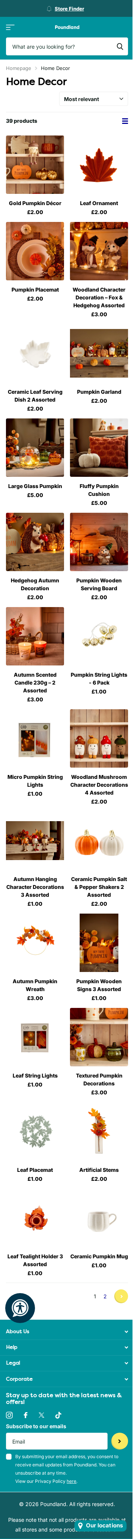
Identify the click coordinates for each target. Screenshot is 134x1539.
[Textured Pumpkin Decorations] (99, 1037)
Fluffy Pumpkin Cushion (99, 490)
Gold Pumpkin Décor (35, 203)
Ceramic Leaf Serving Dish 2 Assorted (35, 395)
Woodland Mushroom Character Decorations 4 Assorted (99, 785)
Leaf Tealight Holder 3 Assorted (35, 1260)
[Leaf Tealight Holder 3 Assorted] (35, 1218)
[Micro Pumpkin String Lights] (35, 738)
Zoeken (120, 46)
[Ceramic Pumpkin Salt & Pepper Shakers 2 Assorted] (99, 840)
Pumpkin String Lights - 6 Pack (99, 678)
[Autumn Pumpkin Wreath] (35, 943)
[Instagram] (9, 1415)
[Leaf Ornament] (99, 164)
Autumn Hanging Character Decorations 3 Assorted (35, 887)
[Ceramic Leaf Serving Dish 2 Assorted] (35, 353)
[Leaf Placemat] (35, 1131)
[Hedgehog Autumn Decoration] (35, 542)
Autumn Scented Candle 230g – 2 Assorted (35, 682)
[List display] (125, 121)
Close (67, 1332)
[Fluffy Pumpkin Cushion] (99, 447)
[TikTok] (58, 1415)
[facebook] (26, 1415)
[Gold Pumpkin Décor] (35, 164)
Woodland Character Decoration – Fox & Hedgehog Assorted (99, 297)
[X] (41, 1415)
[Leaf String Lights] (35, 1037)
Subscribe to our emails (36, 1426)
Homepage (18, 68)
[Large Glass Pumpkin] (35, 447)
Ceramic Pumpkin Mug (99, 1256)
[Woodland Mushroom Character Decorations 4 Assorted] (99, 738)
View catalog (10, 27)
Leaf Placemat (35, 1170)
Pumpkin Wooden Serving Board (99, 584)
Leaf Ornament (99, 203)
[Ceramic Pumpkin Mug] (99, 1218)
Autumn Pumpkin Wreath (35, 985)
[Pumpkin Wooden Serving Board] (99, 542)
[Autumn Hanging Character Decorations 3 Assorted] (35, 840)
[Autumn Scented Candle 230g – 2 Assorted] (35, 636)
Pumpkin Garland (99, 391)
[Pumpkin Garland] (99, 353)
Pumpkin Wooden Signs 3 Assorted (99, 985)
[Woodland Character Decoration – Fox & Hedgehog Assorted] (99, 251)
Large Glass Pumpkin (35, 486)
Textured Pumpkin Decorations (99, 1079)
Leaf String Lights (35, 1075)
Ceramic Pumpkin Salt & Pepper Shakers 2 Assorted (99, 887)
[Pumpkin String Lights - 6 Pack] (99, 636)
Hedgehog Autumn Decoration (35, 584)
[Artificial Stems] (99, 1131)
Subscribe (119, 1441)
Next (121, 1296)
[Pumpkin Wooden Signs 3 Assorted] (99, 943)
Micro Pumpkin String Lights (35, 781)
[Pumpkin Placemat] (35, 251)
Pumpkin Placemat (35, 289)
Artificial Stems (99, 1170)
